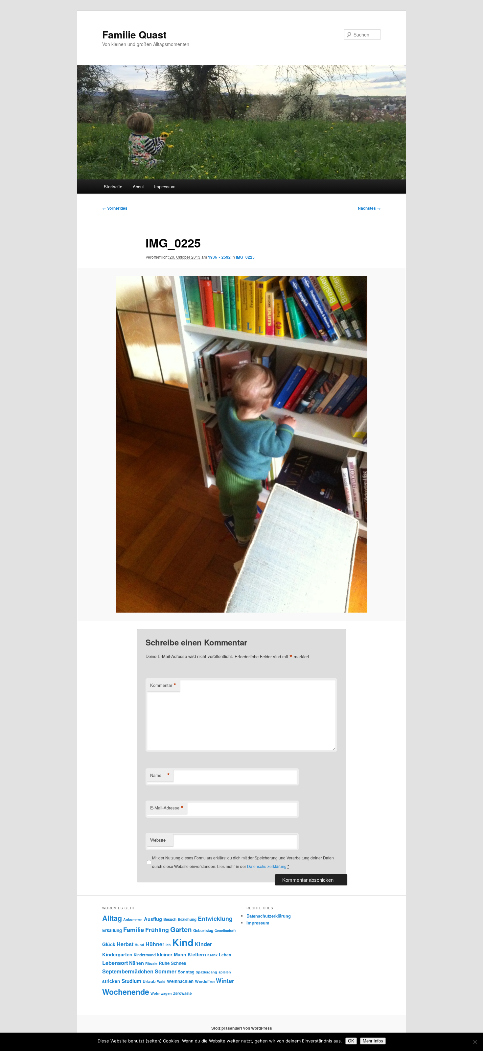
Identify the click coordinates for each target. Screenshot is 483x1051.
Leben (225, 955)
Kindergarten (117, 954)
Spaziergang (206, 971)
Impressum (164, 186)
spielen (224, 971)
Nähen (136, 963)
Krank (212, 954)
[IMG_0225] (241, 444)
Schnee (178, 963)
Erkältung (112, 930)
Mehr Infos (373, 1041)
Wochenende (125, 991)
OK (351, 1041)
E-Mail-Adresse (167, 808)
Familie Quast (134, 34)
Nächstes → (369, 208)
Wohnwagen (161, 993)
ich (168, 944)
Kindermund (145, 955)
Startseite (113, 186)
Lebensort (115, 963)
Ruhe (164, 963)
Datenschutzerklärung (267, 866)
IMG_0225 (245, 257)
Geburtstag (203, 930)
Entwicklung (215, 918)
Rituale (151, 963)
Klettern (197, 954)
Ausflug (153, 919)
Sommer (165, 971)
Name (160, 775)
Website (158, 840)
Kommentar (163, 685)
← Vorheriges (114, 208)
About (138, 186)
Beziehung (187, 919)
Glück (108, 944)
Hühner (155, 944)
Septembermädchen (127, 971)
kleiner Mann (171, 954)
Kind (183, 942)
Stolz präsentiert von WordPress (241, 1028)
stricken (111, 981)
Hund (139, 944)
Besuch (169, 919)
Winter (225, 980)
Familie (133, 929)
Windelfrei (205, 981)
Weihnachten (180, 981)
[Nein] (475, 1042)
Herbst (125, 944)
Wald (161, 981)
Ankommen (133, 919)
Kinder (203, 944)
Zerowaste (182, 993)
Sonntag (186, 972)
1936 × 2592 (219, 257)
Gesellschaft (225, 930)
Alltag (112, 918)
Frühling (157, 929)
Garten (181, 929)
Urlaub (149, 981)
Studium (131, 981)
